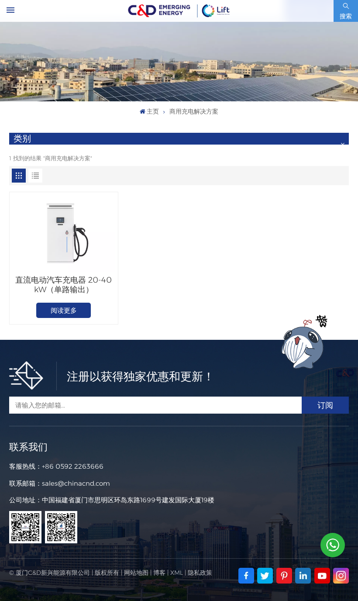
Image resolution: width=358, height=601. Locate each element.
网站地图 (136, 573)
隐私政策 (200, 573)
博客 (159, 573)
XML (176, 573)
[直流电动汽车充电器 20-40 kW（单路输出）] (64, 234)
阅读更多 (64, 310)
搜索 (346, 16)
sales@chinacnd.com (76, 483)
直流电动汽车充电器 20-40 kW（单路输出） (63, 284)
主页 (153, 111)
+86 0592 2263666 (72, 466)
